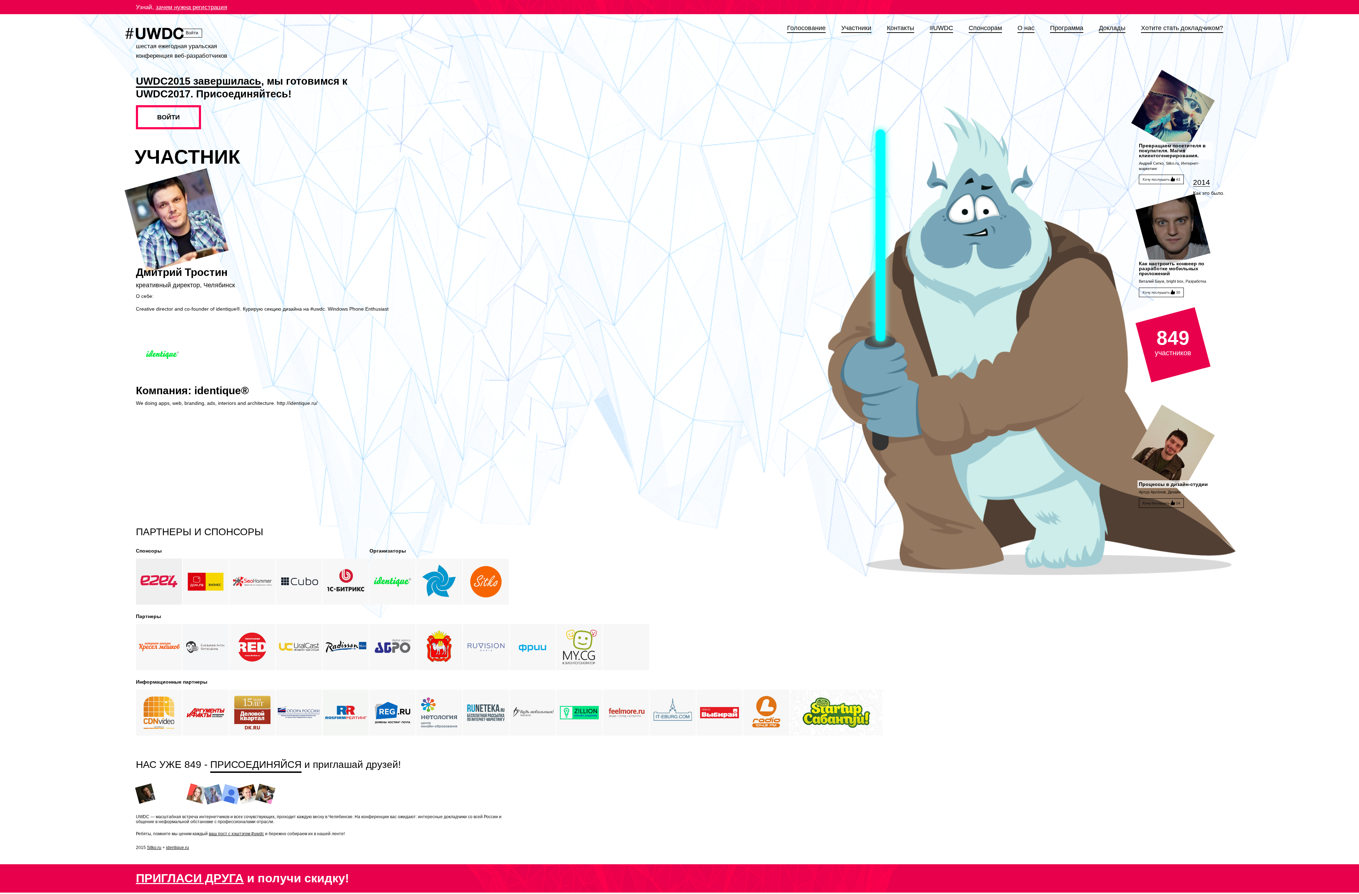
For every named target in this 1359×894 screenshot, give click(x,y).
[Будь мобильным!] (533, 713)
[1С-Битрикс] (346, 582)
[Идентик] (392, 582)
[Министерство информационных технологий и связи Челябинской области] (439, 647)
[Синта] (439, 582)
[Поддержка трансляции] (159, 713)
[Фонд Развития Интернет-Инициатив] (533, 647)
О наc (1025, 28)
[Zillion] (579, 713)
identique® (221, 390)
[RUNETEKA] (486, 713)
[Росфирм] (346, 713)
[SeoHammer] (252, 582)
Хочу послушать (1161, 179)
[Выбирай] (719, 713)
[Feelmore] (626, 713)
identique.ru (177, 847)
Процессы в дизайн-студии (1173, 484)
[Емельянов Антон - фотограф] (206, 647)
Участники (856, 28)
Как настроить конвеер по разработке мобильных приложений (1171, 268)
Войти (192, 32)
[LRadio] (766, 713)
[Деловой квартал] (252, 713)
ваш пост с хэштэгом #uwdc (236, 833)
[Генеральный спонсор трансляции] (159, 582)
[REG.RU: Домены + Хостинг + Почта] (392, 713)
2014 (1201, 182)
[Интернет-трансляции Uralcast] (299, 647)
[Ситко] (486, 582)
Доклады (1112, 28)
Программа (1066, 28)
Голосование (806, 28)
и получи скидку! (242, 878)
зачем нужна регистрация (191, 7)
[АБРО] (392, 647)
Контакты (900, 28)
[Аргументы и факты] (206, 713)
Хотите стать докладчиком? (1182, 28)
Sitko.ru (154, 847)
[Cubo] (299, 582)
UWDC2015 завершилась (198, 81)
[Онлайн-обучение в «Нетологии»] (439, 713)
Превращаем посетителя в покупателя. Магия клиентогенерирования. (1172, 150)
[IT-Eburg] (673, 713)
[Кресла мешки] (159, 647)
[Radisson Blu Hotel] (346, 647)
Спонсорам (985, 28)
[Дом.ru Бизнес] (206, 582)
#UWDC (941, 28)
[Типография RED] (252, 647)
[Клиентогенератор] (579, 647)
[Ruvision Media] (486, 647)
